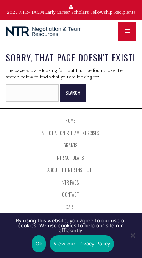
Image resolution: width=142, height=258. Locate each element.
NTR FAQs (70, 182)
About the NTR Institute (70, 170)
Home (70, 120)
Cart (70, 207)
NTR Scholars (70, 157)
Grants (70, 145)
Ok (39, 244)
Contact (70, 194)
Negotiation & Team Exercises (70, 133)
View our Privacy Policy (81, 244)
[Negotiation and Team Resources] (43, 31)
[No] (132, 235)
